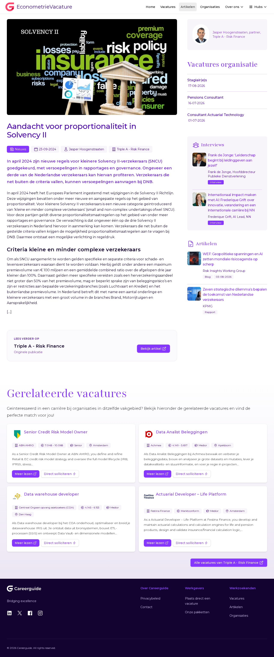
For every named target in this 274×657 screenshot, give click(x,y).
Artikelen (188, 7)
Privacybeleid (150, 598)
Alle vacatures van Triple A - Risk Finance (226, 563)
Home (150, 7)
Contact (146, 607)
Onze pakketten (197, 612)
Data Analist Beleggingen (182, 432)
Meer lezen (23, 474)
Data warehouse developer (51, 494)
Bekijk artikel (151, 349)
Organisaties (210, 7)
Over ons (232, 7)
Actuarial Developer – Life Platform (191, 494)
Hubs (258, 7)
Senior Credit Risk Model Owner (56, 432)
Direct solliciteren (58, 474)
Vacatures (168, 7)
